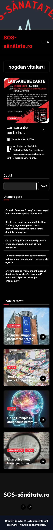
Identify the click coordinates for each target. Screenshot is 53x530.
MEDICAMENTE (16, 450)
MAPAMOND (14, 326)
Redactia (15, 139)
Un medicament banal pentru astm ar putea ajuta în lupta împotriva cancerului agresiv (27, 259)
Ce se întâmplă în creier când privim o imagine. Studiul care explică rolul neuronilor (25, 244)
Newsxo (24, 524)
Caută (8, 175)
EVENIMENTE (15, 118)
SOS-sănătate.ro (26, 494)
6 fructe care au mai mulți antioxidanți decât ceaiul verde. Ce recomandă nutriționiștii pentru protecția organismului (25, 275)
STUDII (12, 367)
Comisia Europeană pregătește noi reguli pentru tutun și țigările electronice (27, 212)
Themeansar (38, 524)
